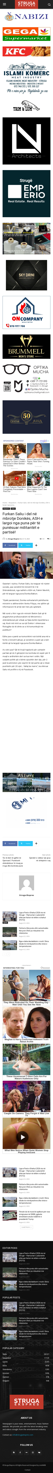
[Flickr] (26, 1452)
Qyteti (5, 922)
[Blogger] (13, 1452)
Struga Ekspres (13, 539)
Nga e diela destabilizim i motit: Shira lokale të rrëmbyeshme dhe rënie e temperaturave (34, 943)
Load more (26, 1227)
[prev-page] (4, 954)
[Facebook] (20, 1452)
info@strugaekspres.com (22, 1435)
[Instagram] (32, 1452)
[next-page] (8, 954)
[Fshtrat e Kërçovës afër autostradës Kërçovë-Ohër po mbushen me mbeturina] (10, 932)
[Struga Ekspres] (4, 539)
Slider (13, 508)
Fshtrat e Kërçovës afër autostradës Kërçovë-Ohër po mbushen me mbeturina (33, 930)
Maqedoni (12, 503)
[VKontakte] (39, 1452)
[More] (36, 545)
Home (5, 503)
